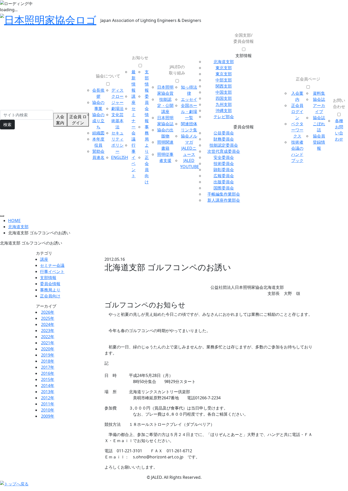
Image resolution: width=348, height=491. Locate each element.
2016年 (47, 373)
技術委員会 (223, 163)
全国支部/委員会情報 (243, 38)
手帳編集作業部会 (223, 194)
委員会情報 (147, 108)
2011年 (47, 404)
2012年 (47, 398)
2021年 (47, 343)
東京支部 (224, 74)
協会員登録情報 (319, 142)
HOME (14, 220)
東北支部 (224, 68)
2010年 (47, 410)
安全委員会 (223, 157)
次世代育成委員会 (223, 151)
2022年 (47, 336)
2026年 (47, 312)
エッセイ (189, 99)
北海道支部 (223, 61)
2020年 (47, 349)
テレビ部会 (223, 116)
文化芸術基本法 (117, 121)
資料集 (319, 93)
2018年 (47, 361)
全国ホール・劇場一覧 (189, 111)
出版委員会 (223, 182)
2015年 (47, 379)
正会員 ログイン (78, 120)
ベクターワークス (297, 130)
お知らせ (140, 57)
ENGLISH (119, 157)
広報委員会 (223, 176)
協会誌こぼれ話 (319, 124)
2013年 (47, 391)
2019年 (47, 355)
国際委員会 (223, 188)
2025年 (47, 318)
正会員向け (147, 170)
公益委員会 (223, 133)
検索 (7, 124)
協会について (108, 76)
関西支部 (224, 86)
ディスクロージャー (117, 96)
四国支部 (224, 98)
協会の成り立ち (98, 121)
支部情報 (48, 277)
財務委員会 (223, 139)
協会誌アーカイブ (319, 105)
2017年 (47, 367)
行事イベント (52, 271)
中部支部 (224, 80)
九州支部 (224, 104)
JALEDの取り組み (177, 70)
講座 (44, 259)
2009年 (47, 416)
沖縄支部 (224, 110)
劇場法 (117, 108)
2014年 (47, 385)
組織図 (98, 133)
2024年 (47, 324)
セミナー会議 (52, 265)
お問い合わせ (339, 103)
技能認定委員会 (223, 145)
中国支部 (224, 92)
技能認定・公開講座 (165, 105)
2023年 (47, 330)
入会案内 (60, 120)
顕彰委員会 (223, 169)
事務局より (147, 139)
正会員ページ (308, 79)
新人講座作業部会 (223, 200)
